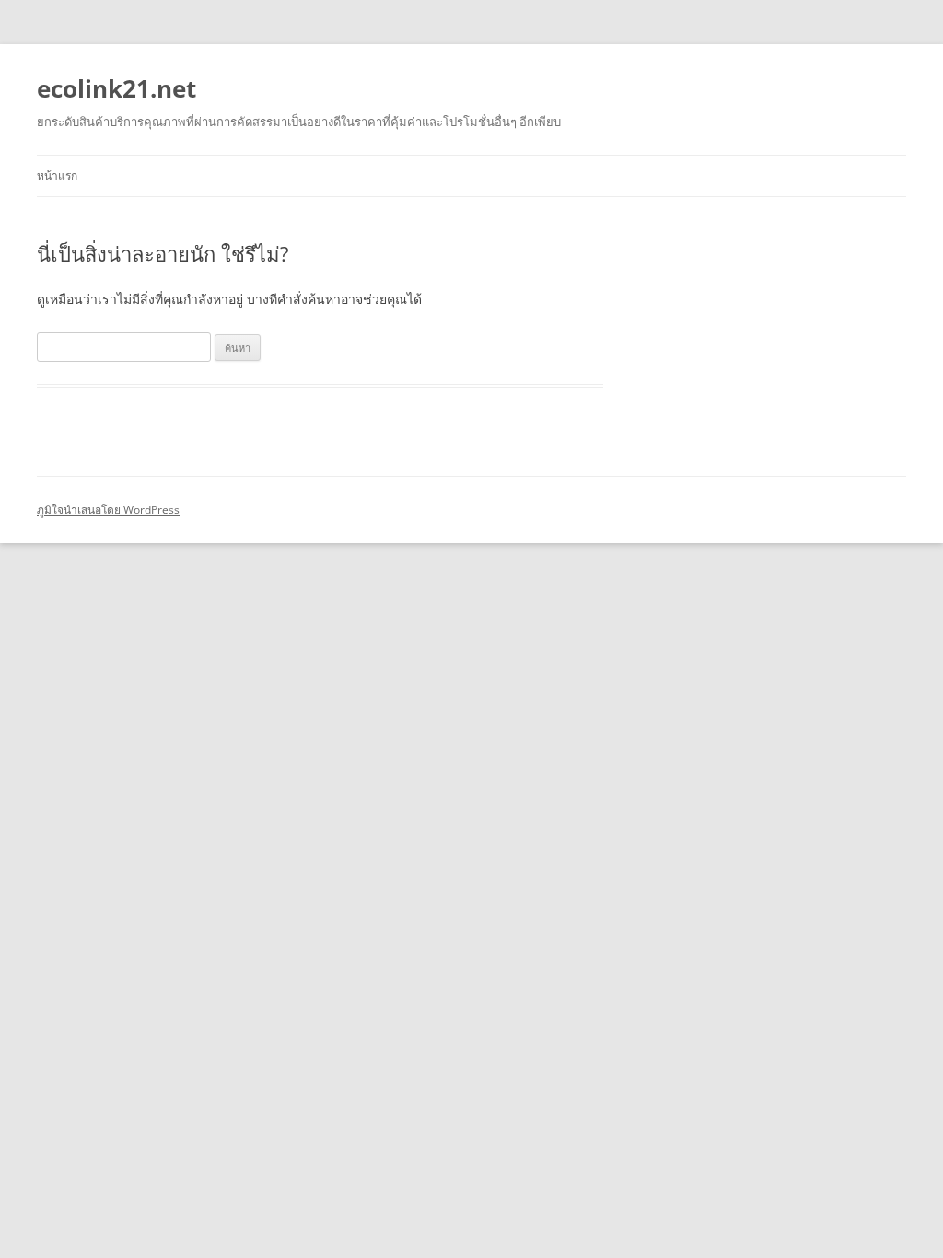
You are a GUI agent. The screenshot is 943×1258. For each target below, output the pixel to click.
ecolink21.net (116, 88)
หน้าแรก (57, 175)
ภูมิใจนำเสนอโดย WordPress (108, 510)
